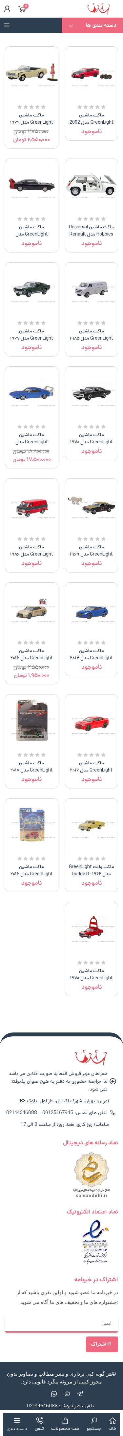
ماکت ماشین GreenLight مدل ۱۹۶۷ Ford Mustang (31, 338)
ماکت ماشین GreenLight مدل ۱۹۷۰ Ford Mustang (91, 978)
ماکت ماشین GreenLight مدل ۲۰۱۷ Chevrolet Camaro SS (31, 770)
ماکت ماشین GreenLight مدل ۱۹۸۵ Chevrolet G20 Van (91, 338)
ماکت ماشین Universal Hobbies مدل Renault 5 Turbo (91, 234)
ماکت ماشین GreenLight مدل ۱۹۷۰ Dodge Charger (91, 442)
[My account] (6, 8)
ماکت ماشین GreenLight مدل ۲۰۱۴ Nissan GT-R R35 (91, 658)
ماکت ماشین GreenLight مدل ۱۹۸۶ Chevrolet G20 (31, 554)
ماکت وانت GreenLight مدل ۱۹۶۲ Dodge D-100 (91, 873)
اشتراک (98, 1344)
